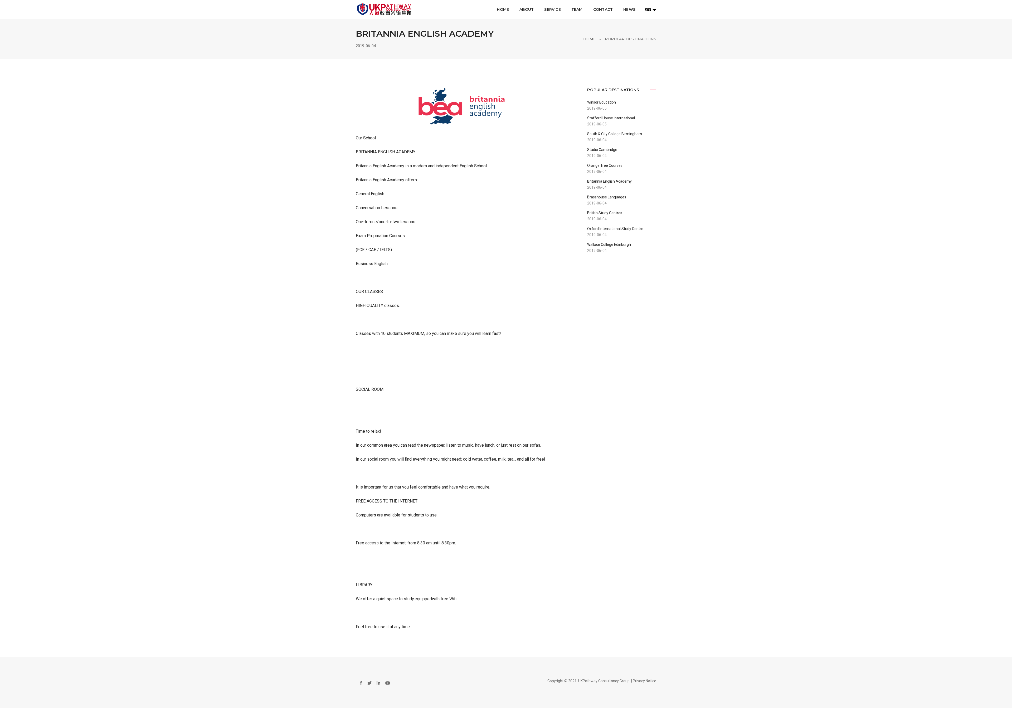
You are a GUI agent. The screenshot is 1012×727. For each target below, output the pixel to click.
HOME (503, 9)
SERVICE (552, 9)
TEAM (577, 9)
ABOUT (526, 9)
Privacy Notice (644, 681)
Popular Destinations (630, 39)
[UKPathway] (384, 9)
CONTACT (603, 9)
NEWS (629, 9)
